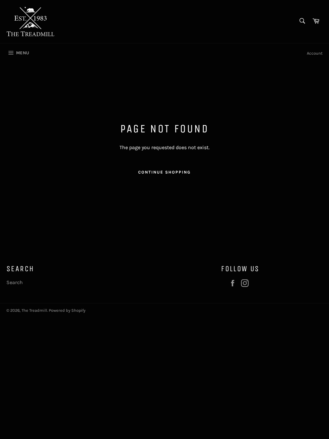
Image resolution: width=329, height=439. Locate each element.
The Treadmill (34, 310)
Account (315, 53)
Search (14, 282)
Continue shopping (164, 172)
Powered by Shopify (67, 310)
